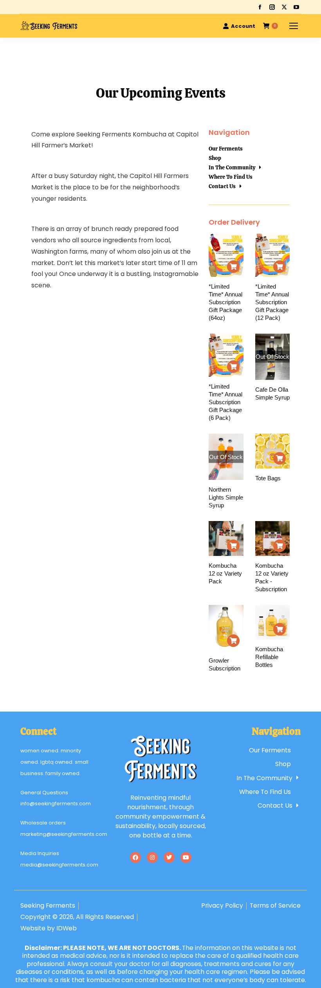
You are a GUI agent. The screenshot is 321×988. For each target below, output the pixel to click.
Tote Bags (268, 478)
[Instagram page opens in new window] (272, 7)
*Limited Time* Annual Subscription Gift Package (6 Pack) (225, 402)
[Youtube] (185, 857)
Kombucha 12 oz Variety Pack (225, 573)
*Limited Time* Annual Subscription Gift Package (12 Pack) (272, 302)
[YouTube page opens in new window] (296, 7)
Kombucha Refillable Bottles (269, 657)
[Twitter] (169, 857)
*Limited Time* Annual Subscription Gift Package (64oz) (225, 302)
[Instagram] (152, 857)
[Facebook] (135, 857)
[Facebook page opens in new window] (260, 7)
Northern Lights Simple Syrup (226, 497)
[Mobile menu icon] (293, 26)
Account (243, 26)
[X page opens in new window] (284, 7)
